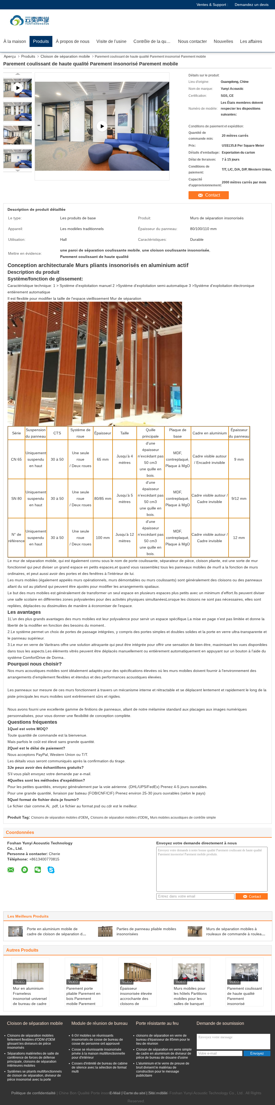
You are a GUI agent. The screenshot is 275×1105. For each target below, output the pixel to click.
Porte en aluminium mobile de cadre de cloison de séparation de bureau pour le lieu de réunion (56, 934)
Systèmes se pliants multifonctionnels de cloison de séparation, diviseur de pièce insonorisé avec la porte (34, 1075)
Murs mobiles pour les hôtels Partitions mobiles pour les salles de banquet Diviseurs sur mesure (190, 1001)
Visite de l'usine (111, 41)
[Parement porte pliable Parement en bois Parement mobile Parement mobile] (84, 972)
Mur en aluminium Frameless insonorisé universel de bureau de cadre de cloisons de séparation (30, 1001)
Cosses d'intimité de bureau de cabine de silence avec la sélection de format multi (100, 1067)
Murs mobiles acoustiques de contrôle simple (183, 817)
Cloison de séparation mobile (65, 56)
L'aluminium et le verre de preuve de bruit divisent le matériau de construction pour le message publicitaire (162, 1069)
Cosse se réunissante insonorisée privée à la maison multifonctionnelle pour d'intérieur (98, 1053)
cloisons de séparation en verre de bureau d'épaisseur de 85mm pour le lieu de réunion (163, 1039)
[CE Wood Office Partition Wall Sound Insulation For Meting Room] (102, 126)
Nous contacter (192, 41)
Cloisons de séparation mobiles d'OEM (59, 817)
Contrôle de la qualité (153, 41)
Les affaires (251, 41)
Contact (212, 195)
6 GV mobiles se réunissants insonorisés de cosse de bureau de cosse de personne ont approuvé (97, 1039)
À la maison (14, 41)
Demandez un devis (252, 4)
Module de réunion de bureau (99, 1023)
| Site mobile (156, 1093)
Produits (41, 41)
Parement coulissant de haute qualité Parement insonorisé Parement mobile (244, 998)
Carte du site (134, 1093)
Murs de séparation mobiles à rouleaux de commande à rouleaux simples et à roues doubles (236, 934)
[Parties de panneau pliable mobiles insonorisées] (105, 931)
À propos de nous (72, 41)
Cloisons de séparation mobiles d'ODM (119, 817)
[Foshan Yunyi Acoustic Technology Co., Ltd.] (31, 20)
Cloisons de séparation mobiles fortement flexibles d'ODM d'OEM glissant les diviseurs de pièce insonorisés (31, 1041)
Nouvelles (223, 41)
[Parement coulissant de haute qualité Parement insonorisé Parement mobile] (17, 111)
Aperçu (10, 56)
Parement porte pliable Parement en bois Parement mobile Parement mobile (83, 998)
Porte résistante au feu (157, 1023)
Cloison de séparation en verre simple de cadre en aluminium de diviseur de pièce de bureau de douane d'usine (164, 1053)
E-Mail (115, 1093)
